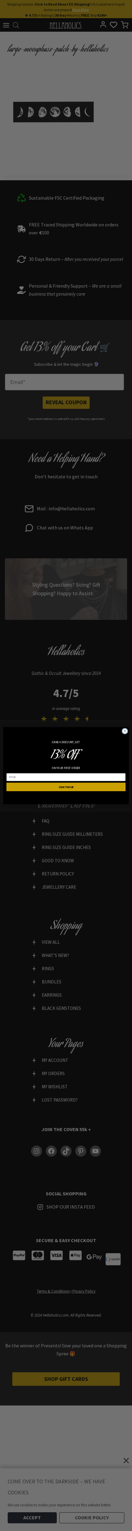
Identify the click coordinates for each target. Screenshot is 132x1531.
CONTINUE (66, 787)
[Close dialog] (125, 731)
